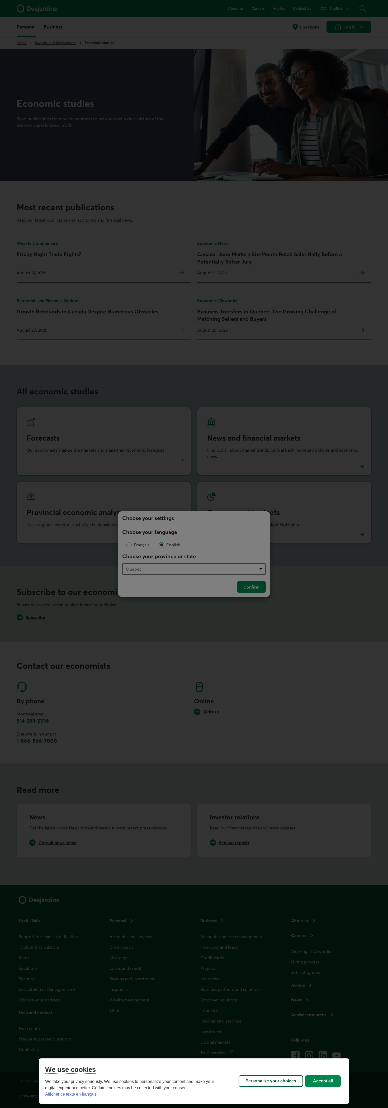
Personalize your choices (270, 1081)
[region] (194, 1081)
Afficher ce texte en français (71, 1094)
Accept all (323, 1081)
